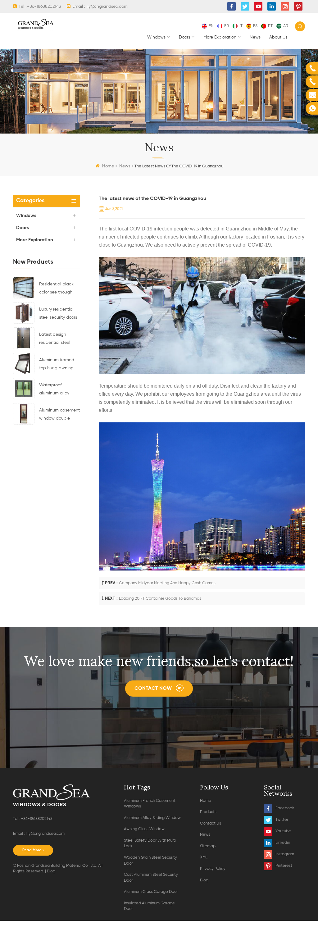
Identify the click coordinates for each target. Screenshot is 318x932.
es (255, 26)
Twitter (281, 820)
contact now (153, 688)
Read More (31, 850)
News (255, 37)
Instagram (284, 854)
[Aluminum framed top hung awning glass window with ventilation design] (23, 363)
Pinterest (283, 866)
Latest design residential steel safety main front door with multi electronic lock (56, 339)
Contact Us (210, 823)
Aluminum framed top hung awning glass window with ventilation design (57, 365)
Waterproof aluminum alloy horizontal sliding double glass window (56, 390)
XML (203, 857)
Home (108, 166)
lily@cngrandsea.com (107, 6)
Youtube (283, 831)
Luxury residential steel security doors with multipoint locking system (58, 314)
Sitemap (208, 846)
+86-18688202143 (44, 6)
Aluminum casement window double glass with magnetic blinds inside (59, 415)
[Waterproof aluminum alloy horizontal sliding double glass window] (23, 388)
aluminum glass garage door (151, 892)
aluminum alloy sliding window (152, 818)
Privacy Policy (212, 869)
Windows (156, 37)
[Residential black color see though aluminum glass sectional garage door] (23, 287)
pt (270, 26)
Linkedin (282, 843)
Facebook (284, 808)
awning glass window (144, 829)
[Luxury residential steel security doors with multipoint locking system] (23, 313)
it (241, 26)
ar (285, 26)
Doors (184, 37)
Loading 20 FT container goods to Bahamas (160, 599)
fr (226, 26)
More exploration (219, 37)
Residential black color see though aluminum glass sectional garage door (56, 289)
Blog (51, 871)
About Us (278, 37)
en (211, 26)
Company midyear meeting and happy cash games (167, 583)
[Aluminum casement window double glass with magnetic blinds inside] (23, 413)
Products (208, 812)
